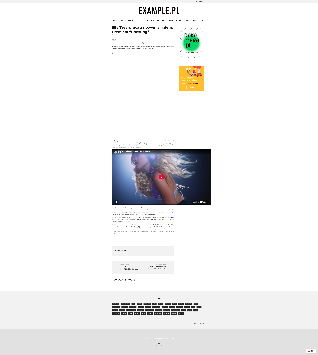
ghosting (123, 239)
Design (130, 21)
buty (154, 303)
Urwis (188, 21)
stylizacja (116, 313)
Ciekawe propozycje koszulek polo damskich (155, 267)
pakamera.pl (149, 310)
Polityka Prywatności (165, 338)
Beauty (150, 21)
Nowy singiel (131, 310)
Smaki (170, 21)
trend (143, 313)
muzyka (115, 310)
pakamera (140, 310)
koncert (179, 306)
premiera (131, 239)
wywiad (174, 313)
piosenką (171, 217)
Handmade (133, 306)
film (195, 303)
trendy (150, 313)
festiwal (188, 303)
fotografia (116, 306)
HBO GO (141, 306)
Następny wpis (161, 264)
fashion (181, 303)
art (133, 303)
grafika (124, 306)
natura (122, 310)
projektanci (175, 310)
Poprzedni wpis (125, 264)
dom (174, 303)
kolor (172, 306)
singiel (139, 239)
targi (130, 313)
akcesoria (116, 303)
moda (199, 306)
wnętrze (166, 313)
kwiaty (187, 306)
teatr (137, 313)
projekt (166, 310)
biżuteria (147, 303)
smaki (183, 310)
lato (193, 306)
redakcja (117, 35)
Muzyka (179, 21)
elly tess (115, 239)
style (195, 310)
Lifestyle (140, 21)
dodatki (167, 303)
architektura (125, 303)
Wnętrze (161, 21)
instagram (156, 306)
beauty (139, 303)
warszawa (158, 313)
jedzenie (164, 306)
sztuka (124, 313)
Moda (116, 21)
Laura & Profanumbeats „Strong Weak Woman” (129, 268)
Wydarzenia (199, 21)
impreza (148, 306)
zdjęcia (181, 313)
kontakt (148, 338)
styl (189, 310)
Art (122, 21)
